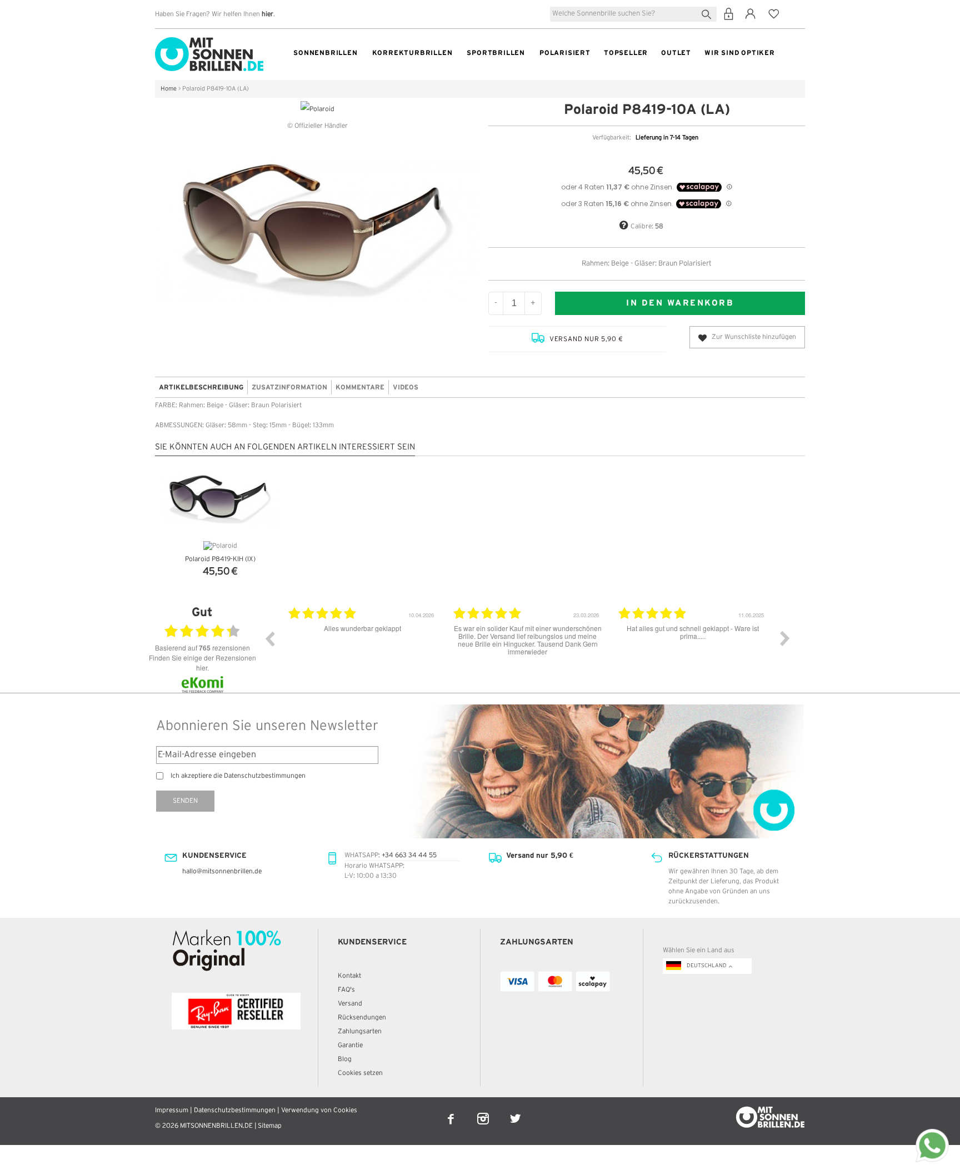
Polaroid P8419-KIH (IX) (220, 559)
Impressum (171, 1110)
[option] (325, 646)
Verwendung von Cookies (319, 1110)
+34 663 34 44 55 (409, 855)
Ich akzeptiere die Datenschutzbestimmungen (238, 776)
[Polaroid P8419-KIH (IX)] (220, 500)
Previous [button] (269, 638)
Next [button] (785, 638)
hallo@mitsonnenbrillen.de (222, 871)
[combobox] (633, 14)
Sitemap (270, 1126)
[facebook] (451, 1111)
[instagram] (483, 1111)
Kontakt (349, 976)
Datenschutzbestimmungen (235, 1110)
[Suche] (709, 13)
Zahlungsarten (360, 1031)
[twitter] (515, 1111)
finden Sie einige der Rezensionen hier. (202, 662)
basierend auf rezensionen (202, 648)
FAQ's (346, 990)
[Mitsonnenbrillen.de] (209, 42)
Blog (345, 1059)
